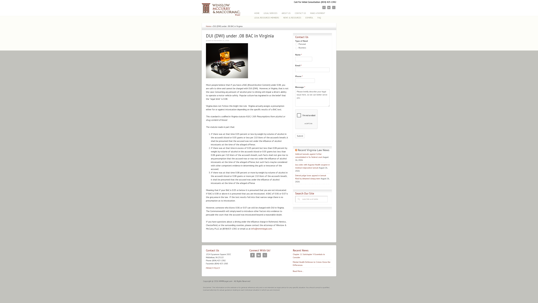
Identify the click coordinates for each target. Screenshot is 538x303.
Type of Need (301, 41)
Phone (299, 76)
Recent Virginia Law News (313, 150)
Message (300, 87)
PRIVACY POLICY (213, 268)
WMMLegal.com (225, 281)
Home (208, 26)
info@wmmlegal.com (261, 228)
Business (302, 48)
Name (298, 55)
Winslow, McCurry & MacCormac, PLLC (226, 8)
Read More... (298, 271)
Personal (302, 44)
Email (298, 65)
